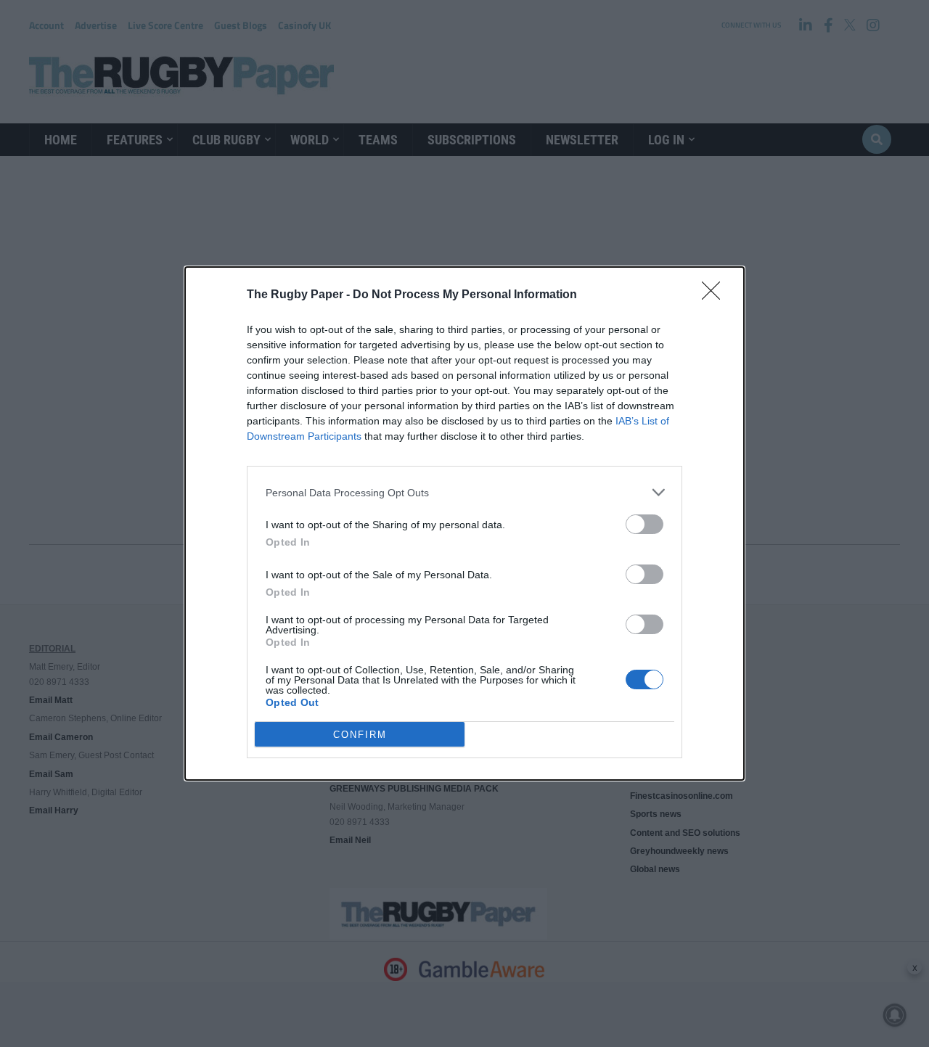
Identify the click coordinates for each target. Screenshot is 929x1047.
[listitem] (464, 492)
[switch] (644, 524)
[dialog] (464, 523)
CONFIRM (360, 734)
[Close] (715, 295)
